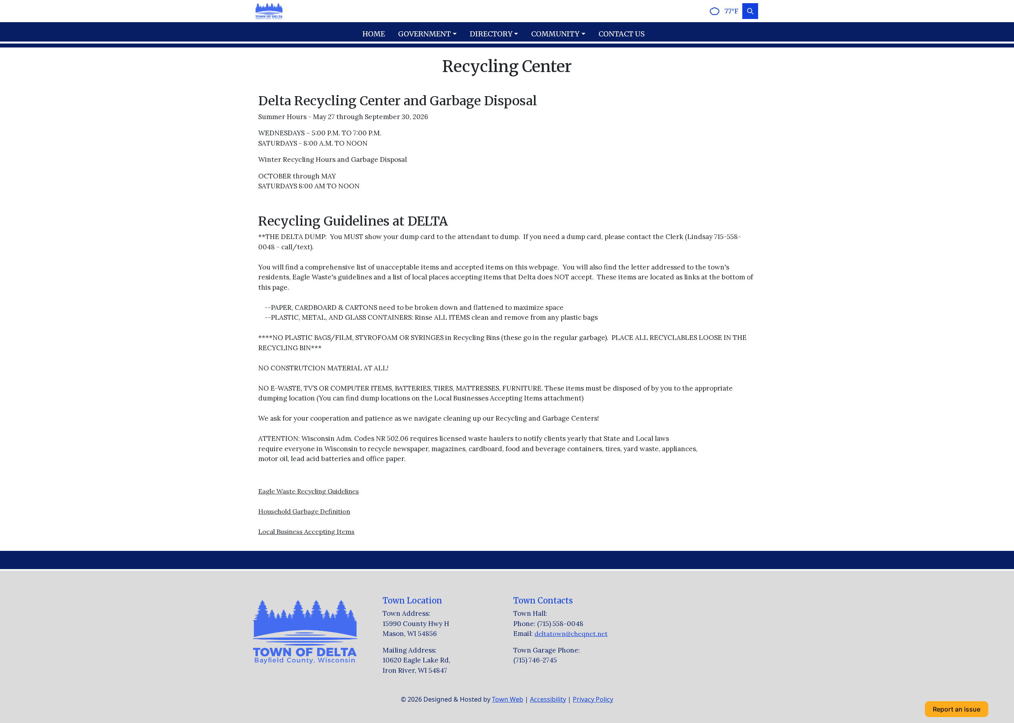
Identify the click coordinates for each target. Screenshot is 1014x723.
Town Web (507, 699)
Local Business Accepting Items (306, 531)
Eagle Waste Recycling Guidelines (308, 491)
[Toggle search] (750, 11)
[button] (431, 33)
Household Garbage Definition (304, 511)
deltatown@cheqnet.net (571, 634)
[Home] (269, 11)
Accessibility (548, 699)
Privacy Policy (593, 699)
